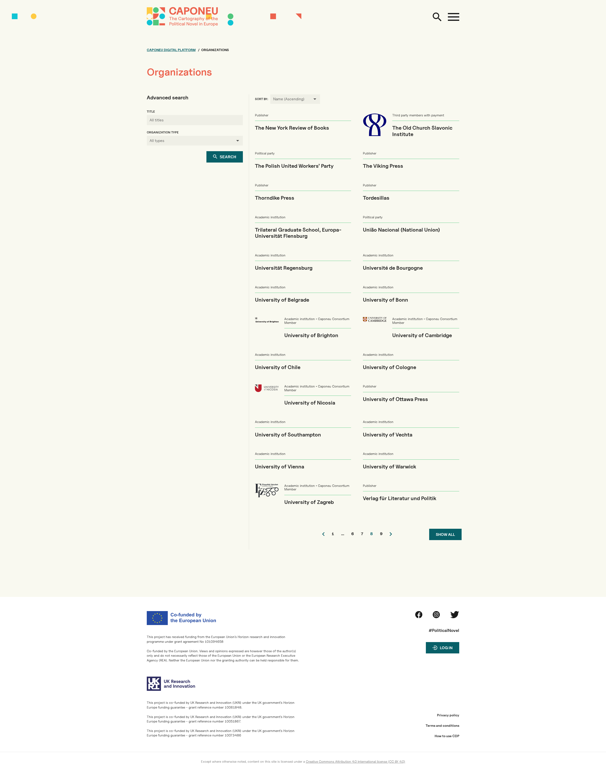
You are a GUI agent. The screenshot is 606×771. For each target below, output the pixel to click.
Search (228, 157)
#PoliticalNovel (444, 630)
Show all (445, 534)
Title (151, 111)
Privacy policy (448, 715)
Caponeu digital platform (171, 50)
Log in (446, 648)
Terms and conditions (442, 725)
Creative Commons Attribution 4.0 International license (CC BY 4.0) (355, 761)
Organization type (162, 132)
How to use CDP (447, 736)
